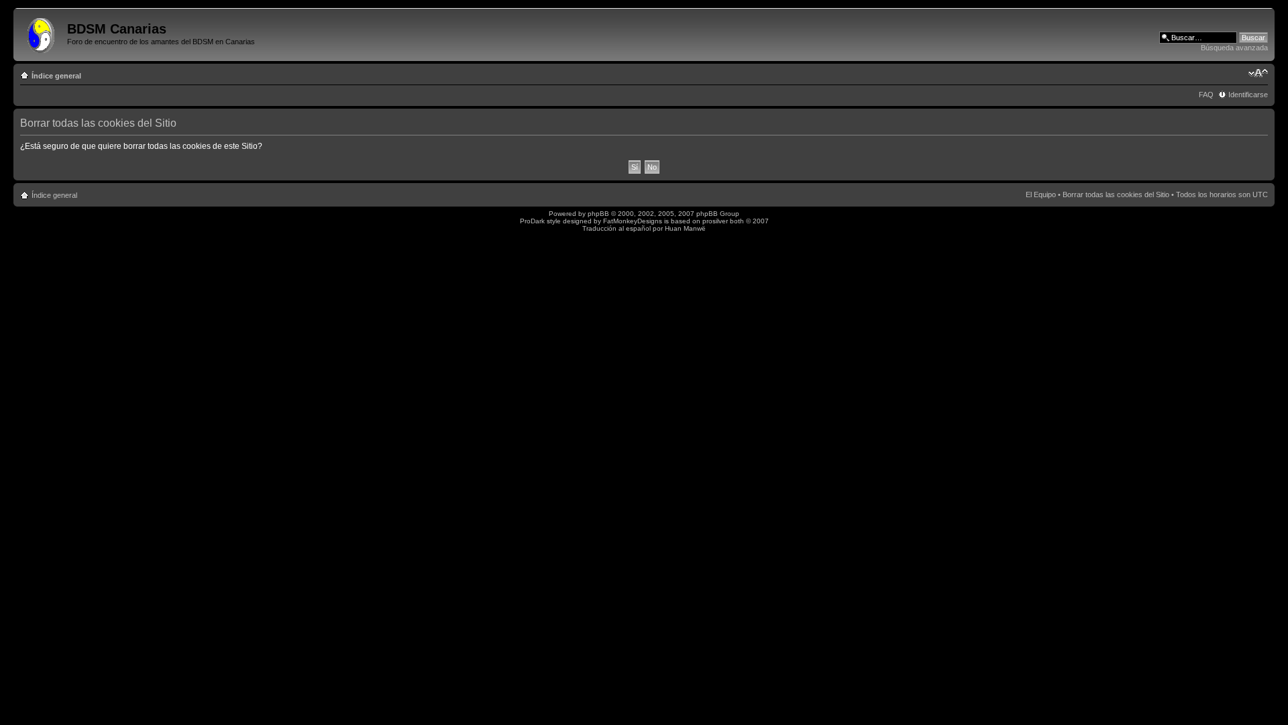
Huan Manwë (685, 228)
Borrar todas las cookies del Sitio (1116, 194)
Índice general (56, 76)
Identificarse (1248, 95)
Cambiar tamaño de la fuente (1258, 73)
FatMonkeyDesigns (632, 221)
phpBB (598, 213)
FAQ (1206, 95)
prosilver (715, 221)
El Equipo (1041, 194)
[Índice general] (42, 32)
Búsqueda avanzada (1234, 48)
